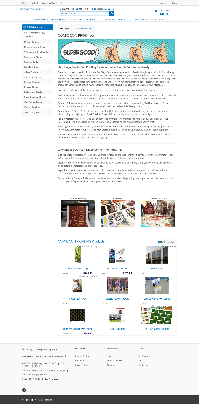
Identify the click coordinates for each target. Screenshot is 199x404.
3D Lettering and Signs (34, 47)
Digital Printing (31, 67)
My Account (163, 3)
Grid (163, 242)
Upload (35, 3)
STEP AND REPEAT (125, 19)
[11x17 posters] (77, 285)
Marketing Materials (33, 77)
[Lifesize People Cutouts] (117, 285)
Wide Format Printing (34, 102)
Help (61, 3)
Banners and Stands (33, 57)
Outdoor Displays (32, 82)
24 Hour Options (31, 42)
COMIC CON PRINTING (83, 28)
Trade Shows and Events (35, 97)
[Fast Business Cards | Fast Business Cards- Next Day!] (156, 315)
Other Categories (32, 112)
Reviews (110, 356)
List (172, 242)
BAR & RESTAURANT (59, 19)
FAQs (140, 360)
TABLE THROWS (91, 19)
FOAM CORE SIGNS (158, 19)
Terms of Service (114, 360)
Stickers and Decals (33, 92)
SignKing (29, 399)
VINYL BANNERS (141, 19)
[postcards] (117, 315)
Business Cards (31, 62)
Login (174, 3)
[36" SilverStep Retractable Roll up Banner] (117, 254)
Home (24, 3)
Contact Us (143, 365)
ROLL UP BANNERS (107, 19)
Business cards (82, 365)
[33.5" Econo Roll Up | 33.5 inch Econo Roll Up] (77, 254)
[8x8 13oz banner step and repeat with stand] (77, 315)
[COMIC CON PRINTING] (31, 9)
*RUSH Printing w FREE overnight (34, 34)
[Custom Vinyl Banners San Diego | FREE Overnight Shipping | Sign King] (157, 254)
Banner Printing (82, 356)
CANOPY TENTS (75, 19)
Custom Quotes (48, 3)
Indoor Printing (31, 72)
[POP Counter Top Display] (156, 285)
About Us (111, 365)
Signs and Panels (31, 87)
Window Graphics (32, 107)
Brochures (80, 360)
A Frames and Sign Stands (36, 52)
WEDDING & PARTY (40, 19)
